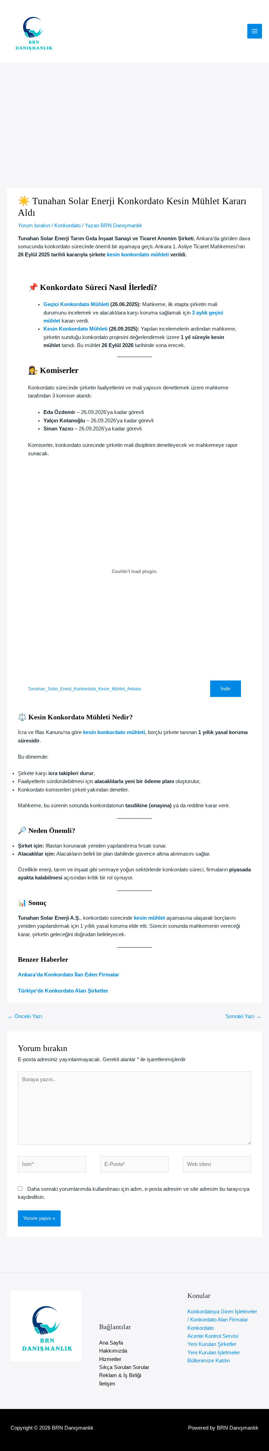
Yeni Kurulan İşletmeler (213, 1352)
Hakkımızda (113, 1351)
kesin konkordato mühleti (138, 254)
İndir (225, 688)
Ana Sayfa (111, 1343)
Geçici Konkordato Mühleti (76, 304)
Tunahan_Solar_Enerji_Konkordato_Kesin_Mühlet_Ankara (84, 688)
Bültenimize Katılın (208, 1360)
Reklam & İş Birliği (120, 1375)
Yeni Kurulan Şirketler (211, 1344)
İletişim (107, 1384)
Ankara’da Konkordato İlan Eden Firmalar (68, 974)
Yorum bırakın (34, 225)
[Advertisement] (134, 115)
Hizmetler (110, 1359)
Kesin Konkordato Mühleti (75, 329)
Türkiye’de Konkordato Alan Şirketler (63, 991)
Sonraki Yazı (243, 1016)
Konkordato (67, 225)
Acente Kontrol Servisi (212, 1336)
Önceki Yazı (25, 1016)
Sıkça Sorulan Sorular (124, 1367)
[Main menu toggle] (254, 31)
